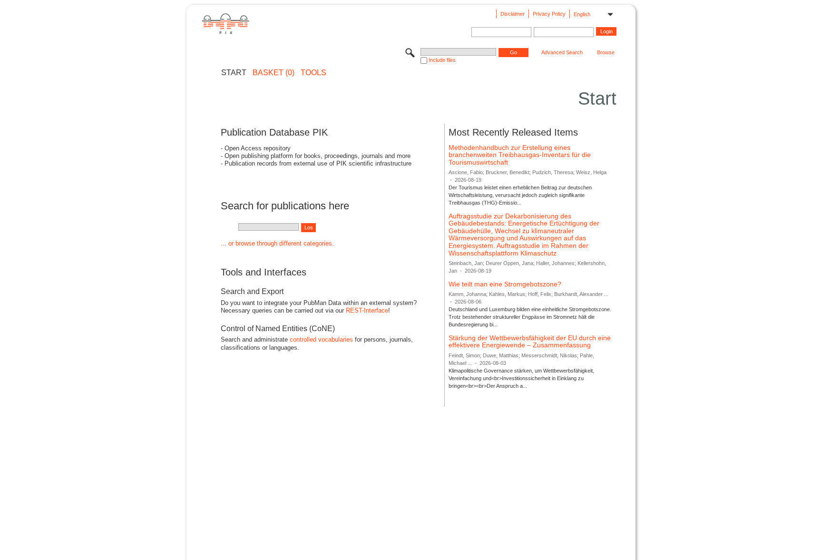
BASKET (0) (273, 73)
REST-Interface (367, 310)
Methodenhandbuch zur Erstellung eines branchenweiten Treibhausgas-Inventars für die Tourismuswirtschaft (520, 155)
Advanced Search (562, 52)
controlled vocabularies (321, 339)
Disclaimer (512, 14)
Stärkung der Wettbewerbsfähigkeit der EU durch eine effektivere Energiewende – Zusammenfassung (530, 341)
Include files (442, 60)
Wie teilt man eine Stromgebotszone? (505, 284)
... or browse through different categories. (277, 243)
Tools (313, 73)
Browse (606, 52)
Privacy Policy (549, 14)
